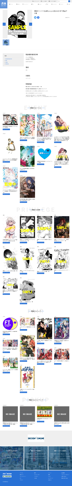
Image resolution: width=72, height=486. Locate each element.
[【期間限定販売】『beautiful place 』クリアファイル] (44, 413)
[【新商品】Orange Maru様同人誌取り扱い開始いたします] (61, 416)
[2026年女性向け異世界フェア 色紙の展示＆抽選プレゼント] (10, 325)
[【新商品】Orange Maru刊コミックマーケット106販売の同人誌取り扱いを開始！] (10, 416)
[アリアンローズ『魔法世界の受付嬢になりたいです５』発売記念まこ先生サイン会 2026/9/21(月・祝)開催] (44, 128)
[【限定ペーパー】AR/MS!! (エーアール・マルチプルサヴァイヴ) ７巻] (27, 229)
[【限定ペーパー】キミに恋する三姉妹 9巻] (10, 259)
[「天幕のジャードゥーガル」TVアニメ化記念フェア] (27, 379)
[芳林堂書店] (7, 476)
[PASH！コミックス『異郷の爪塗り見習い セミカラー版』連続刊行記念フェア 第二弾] (27, 348)
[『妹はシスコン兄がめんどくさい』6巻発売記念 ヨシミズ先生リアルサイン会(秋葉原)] (27, 127)
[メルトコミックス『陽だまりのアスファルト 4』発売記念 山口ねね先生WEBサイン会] (10, 180)
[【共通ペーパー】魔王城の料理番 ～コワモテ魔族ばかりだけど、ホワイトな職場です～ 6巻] (10, 285)
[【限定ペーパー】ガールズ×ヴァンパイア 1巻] (61, 260)
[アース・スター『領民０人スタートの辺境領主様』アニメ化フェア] (10, 364)
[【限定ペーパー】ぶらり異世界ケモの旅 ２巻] (44, 229)
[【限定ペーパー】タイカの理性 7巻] (44, 260)
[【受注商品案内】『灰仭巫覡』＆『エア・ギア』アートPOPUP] (10, 121)
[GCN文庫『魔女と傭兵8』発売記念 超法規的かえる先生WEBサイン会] (27, 189)
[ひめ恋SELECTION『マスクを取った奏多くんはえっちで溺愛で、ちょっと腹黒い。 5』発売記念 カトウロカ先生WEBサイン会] (61, 157)
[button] (4, 24)
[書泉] (7, 473)
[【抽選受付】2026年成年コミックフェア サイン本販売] (44, 155)
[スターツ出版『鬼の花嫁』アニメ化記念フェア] (61, 356)
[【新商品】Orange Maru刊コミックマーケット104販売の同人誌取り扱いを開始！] (27, 416)
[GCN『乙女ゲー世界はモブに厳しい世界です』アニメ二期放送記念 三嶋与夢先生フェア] (10, 345)
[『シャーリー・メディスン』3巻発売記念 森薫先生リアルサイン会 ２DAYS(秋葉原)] (10, 148)
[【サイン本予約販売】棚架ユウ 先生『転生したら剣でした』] (27, 158)
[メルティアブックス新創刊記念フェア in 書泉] (27, 323)
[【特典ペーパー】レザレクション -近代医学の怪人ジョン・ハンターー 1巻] (61, 229)
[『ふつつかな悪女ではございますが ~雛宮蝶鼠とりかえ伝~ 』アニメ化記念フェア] (44, 356)
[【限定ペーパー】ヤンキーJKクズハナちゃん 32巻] (27, 260)
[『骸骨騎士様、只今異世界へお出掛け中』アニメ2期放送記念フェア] (61, 330)
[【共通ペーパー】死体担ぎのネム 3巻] (27, 290)
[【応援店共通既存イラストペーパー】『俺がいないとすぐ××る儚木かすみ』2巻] (10, 229)
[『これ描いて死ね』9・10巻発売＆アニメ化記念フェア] (44, 330)
